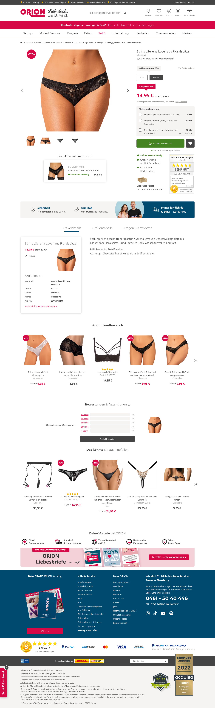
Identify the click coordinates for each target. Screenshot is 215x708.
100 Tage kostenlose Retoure (122, 2)
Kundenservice (84, 582)
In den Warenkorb (162, 143)
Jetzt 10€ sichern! (3, 683)
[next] (195, 360)
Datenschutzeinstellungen (90, 622)
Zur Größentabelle (186, 68)
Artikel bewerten (107, 438)
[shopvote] (38, 646)
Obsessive (141, 55)
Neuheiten (142, 33)
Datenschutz (83, 618)
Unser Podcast (120, 618)
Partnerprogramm (86, 626)
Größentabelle (102, 228)
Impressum (118, 598)
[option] (74, 90)
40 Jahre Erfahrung (30, 2)
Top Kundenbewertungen (54, 2)
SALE (101, 33)
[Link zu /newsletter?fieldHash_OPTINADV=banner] (107, 556)
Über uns (117, 594)
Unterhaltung (120, 33)
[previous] (19, 360)
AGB (80, 602)
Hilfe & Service (179, 2)
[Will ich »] (44, 604)
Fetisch (88, 33)
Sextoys (28, 33)
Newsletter (118, 586)
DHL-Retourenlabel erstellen (91, 614)
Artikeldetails (71, 228)
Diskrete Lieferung (97, 2)
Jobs (115, 606)
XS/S (142, 77)
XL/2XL (156, 77)
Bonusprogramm (121, 582)
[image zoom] (74, 90)
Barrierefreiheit (120, 622)
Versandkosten (85, 590)
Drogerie (72, 33)
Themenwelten (166, 33)
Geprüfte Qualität (77, 2)
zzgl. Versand (181, 101)
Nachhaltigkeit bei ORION (125, 610)
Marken (187, 33)
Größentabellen (85, 594)
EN (193, 2)
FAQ (80, 598)
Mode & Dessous (50, 33)
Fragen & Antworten (138, 228)
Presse (116, 602)
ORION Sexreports (121, 614)
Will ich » (45, 631)
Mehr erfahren (188, 648)
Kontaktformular (85, 586)
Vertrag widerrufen (87, 630)
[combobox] (101, 13)
